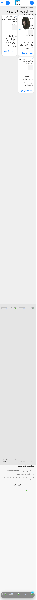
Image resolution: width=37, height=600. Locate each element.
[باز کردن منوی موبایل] (32, 3)
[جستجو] (8, 3)
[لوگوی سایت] (17, 3)
